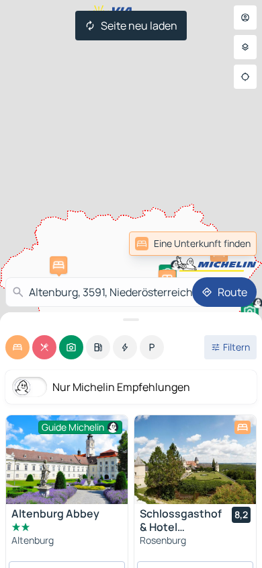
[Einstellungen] (245, 47)
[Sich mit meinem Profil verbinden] (245, 17)
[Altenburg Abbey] (67, 459)
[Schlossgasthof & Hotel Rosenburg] (195, 459)
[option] (17, 347)
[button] (58, 265)
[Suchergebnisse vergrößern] (131, 319)
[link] (193, 244)
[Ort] (245, 77)
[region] (195, 459)
